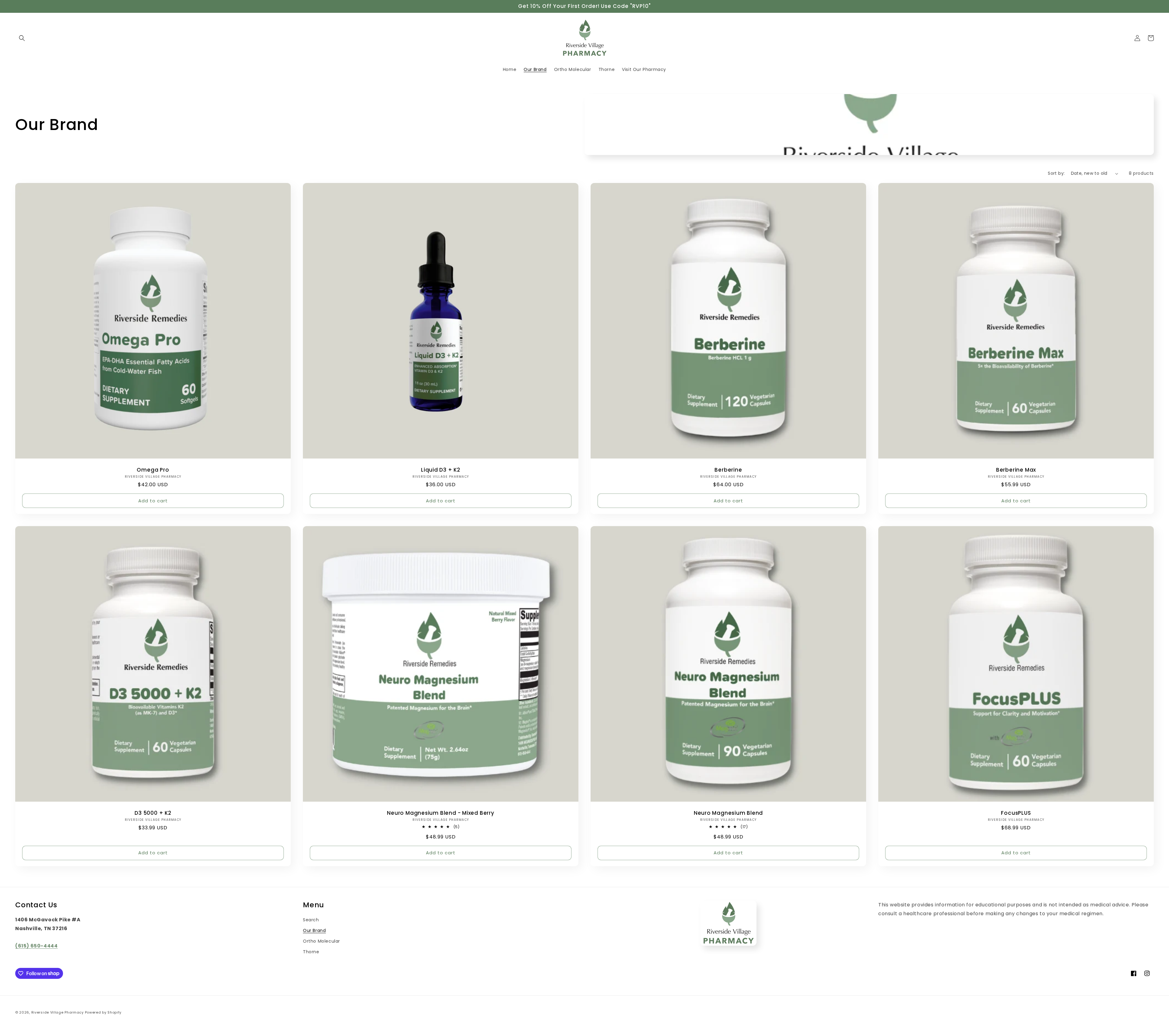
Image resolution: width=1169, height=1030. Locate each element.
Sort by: (1056, 173)
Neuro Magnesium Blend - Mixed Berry (440, 813)
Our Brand (314, 930)
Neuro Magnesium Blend (728, 813)
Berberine (728, 470)
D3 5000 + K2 (153, 813)
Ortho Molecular (321, 941)
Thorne (311, 952)
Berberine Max (1016, 470)
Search (311, 920)
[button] (22, 38)
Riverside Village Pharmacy (57, 1012)
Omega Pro (153, 470)
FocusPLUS (1016, 813)
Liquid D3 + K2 (440, 470)
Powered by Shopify (103, 1012)
